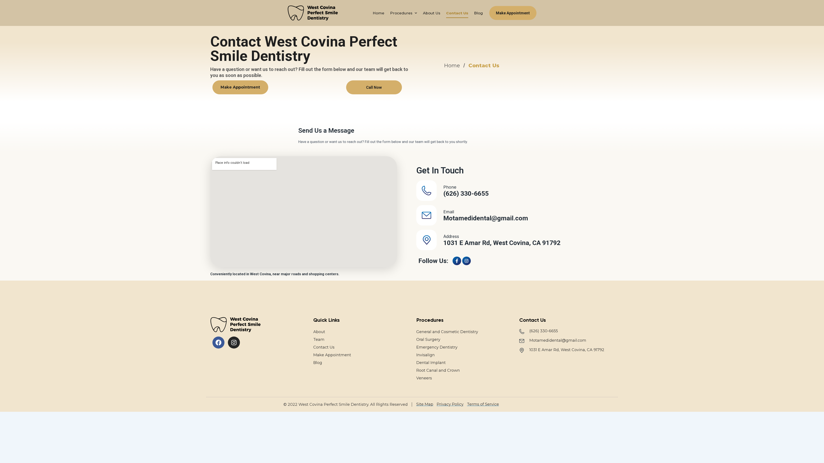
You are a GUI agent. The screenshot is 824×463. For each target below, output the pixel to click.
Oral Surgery (428, 339)
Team (318, 339)
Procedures (401, 13)
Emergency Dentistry (436, 347)
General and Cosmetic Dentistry (447, 331)
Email (448, 211)
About (319, 331)
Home (378, 13)
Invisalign (425, 355)
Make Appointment (332, 355)
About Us (431, 13)
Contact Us (457, 13)
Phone (449, 187)
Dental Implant (431, 362)
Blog (478, 13)
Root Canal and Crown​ (438, 370)
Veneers (424, 378)
